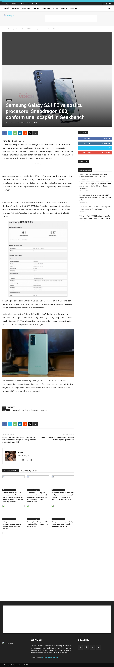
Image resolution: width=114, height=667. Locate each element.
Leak (22, 410)
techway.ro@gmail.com (49, 657)
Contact (23, 4)
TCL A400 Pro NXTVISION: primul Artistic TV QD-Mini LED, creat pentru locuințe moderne (94, 217)
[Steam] (28, 460)
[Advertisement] (71, 18)
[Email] (30, 133)
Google (64, 8)
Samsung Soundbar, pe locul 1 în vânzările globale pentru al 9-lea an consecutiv (37, 524)
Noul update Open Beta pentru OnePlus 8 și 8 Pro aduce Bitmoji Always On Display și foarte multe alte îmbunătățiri (19, 439)
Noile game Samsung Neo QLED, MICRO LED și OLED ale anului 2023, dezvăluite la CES (62, 524)
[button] (109, 8)
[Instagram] (102, 3)
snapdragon (44, 410)
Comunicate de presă (9, 490)
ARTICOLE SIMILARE (11, 471)
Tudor (13, 123)
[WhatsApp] (15, 133)
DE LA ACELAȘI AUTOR (29, 471)
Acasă (6, 8)
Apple (55, 8)
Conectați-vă (105, 143)
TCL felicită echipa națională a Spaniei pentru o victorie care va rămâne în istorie (95, 208)
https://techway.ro (23, 455)
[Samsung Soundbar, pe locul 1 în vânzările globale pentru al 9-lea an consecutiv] (38, 512)
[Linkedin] (20, 133)
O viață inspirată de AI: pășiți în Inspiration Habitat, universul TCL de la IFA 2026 (93, 175)
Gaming (73, 8)
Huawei (36, 8)
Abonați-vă (106, 152)
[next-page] (7, 533)
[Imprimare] (35, 133)
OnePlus (46, 8)
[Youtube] (110, 3)
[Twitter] (106, 3)
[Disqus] (38, 570)
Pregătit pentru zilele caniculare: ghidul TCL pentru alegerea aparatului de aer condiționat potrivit (95, 197)
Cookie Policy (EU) (33, 4)
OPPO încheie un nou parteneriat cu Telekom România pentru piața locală (57, 438)
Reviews (15, 8)
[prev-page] (3, 533)
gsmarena (11, 407)
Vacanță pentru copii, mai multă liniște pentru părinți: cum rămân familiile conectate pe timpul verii (95, 186)
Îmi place (107, 138)
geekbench (15, 410)
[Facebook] (99, 3)
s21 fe (28, 410)
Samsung (26, 8)
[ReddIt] (25, 133)
